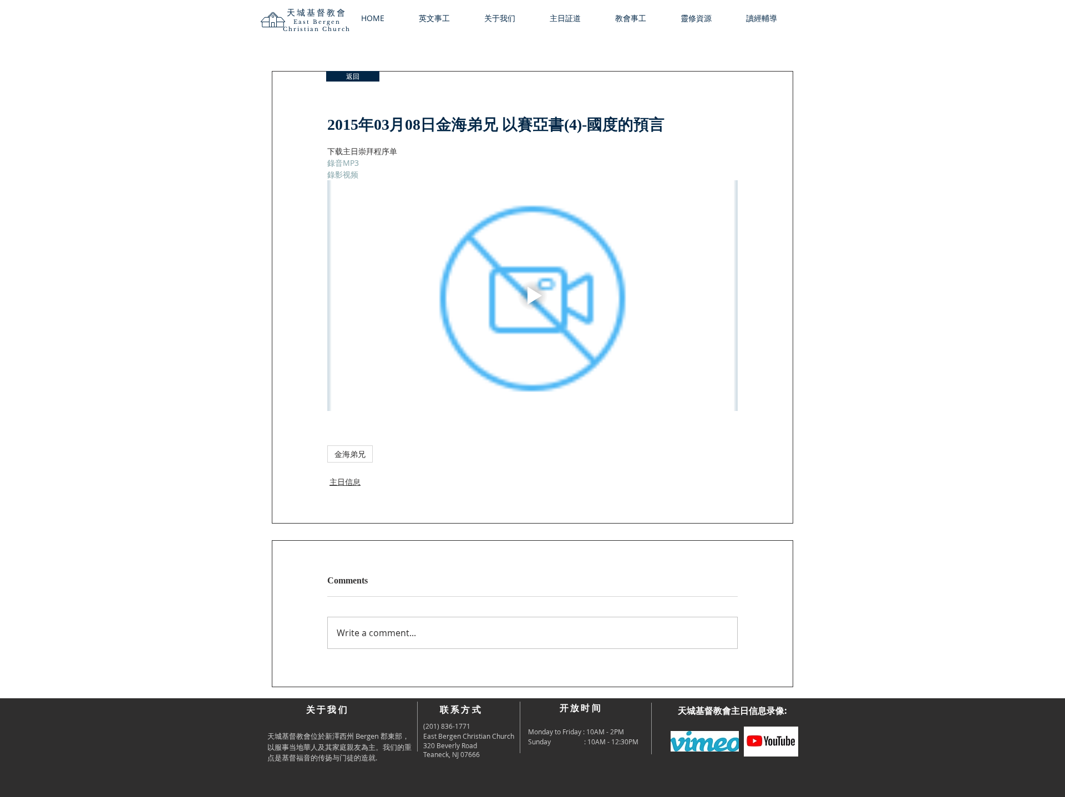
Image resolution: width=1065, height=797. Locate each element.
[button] (508, 18)
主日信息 (345, 481)
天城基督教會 (317, 12)
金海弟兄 (350, 454)
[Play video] (532, 295)
